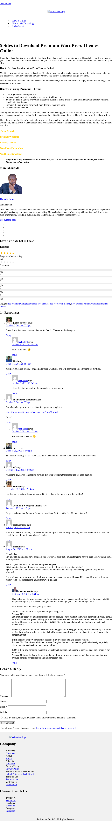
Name (3, 701)
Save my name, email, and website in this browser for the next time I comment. (40, 717)
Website (3, 712)
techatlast (23, 342)
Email (3, 707)
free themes (43, 303)
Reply (8, 335)
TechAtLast (5, 3)
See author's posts (8, 220)
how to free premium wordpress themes (89, 303)
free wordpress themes (60, 303)
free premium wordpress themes (22, 303)
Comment (5, 696)
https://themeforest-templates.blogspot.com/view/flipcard (32, 412)
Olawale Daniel (7, 199)
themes (3, 306)
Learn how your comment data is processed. (56, 728)
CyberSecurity (19, 26)
